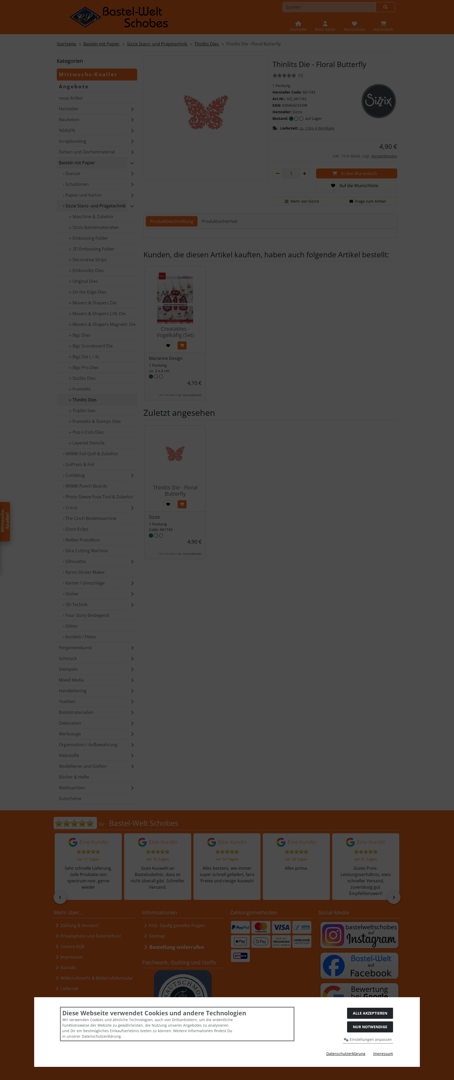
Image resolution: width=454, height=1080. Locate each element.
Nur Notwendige (370, 1026)
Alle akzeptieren (370, 1013)
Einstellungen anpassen (370, 1039)
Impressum (383, 1053)
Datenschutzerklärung (345, 1053)
